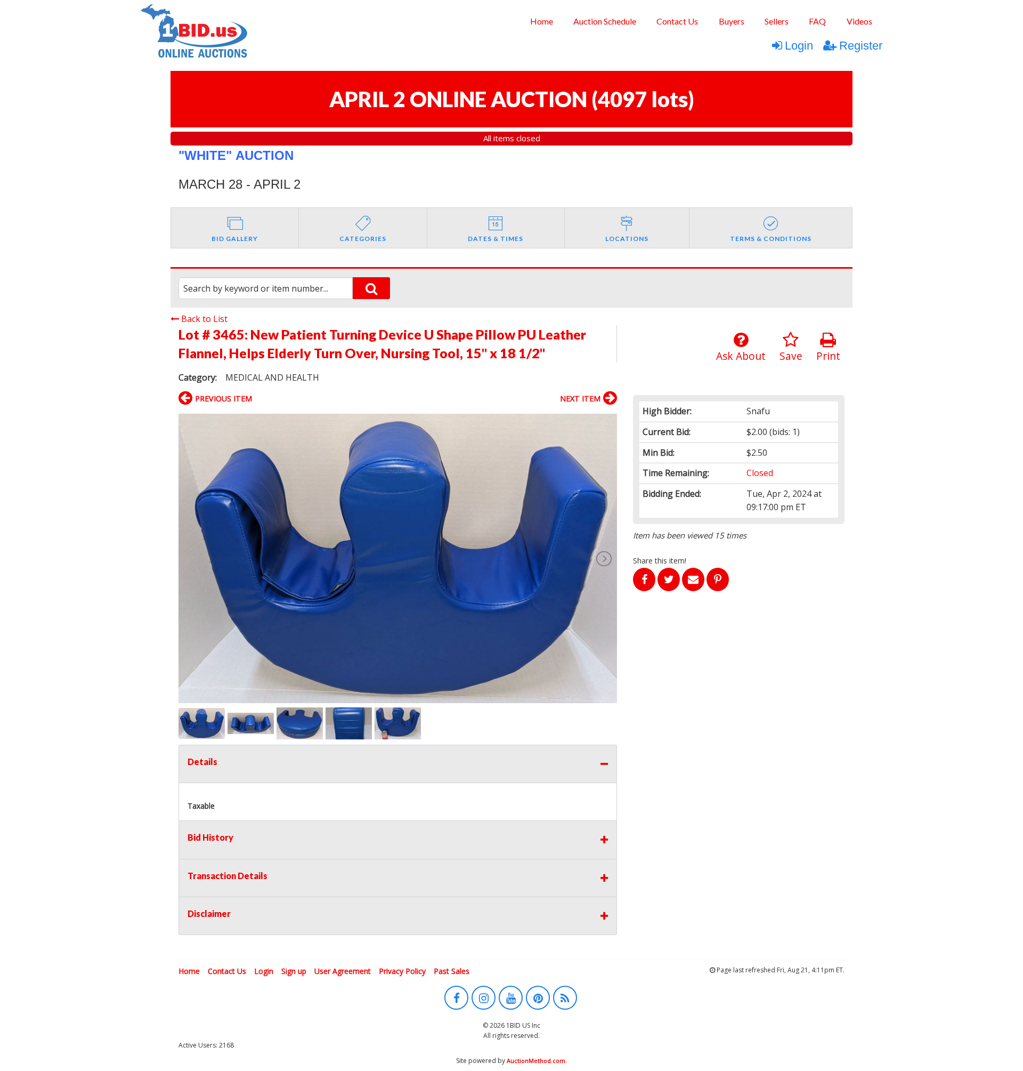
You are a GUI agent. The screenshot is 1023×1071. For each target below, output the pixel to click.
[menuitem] (541, 21)
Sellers (777, 21)
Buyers (731, 21)
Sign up (293, 971)
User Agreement (342, 971)
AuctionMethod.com (536, 1061)
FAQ (817, 21)
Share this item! (659, 560)
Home (541, 21)
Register (860, 45)
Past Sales (451, 971)
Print (828, 356)
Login (799, 45)
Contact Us (677, 21)
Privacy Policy (402, 971)
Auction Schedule (604, 21)
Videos (859, 21)
